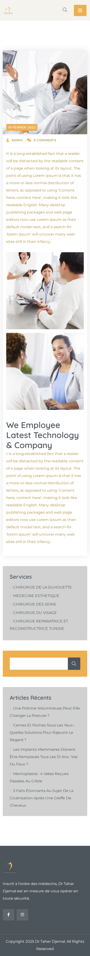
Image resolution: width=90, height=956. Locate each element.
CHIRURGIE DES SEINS (34, 604)
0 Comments (45, 140)
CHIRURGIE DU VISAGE (35, 613)
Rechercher (74, 663)
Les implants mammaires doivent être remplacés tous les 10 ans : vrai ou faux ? (44, 756)
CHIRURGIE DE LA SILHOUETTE (42, 587)
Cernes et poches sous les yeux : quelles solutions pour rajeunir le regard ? (42, 732)
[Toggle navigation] (80, 10)
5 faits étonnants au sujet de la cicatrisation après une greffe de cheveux (41, 798)
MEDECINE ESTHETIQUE (36, 596)
